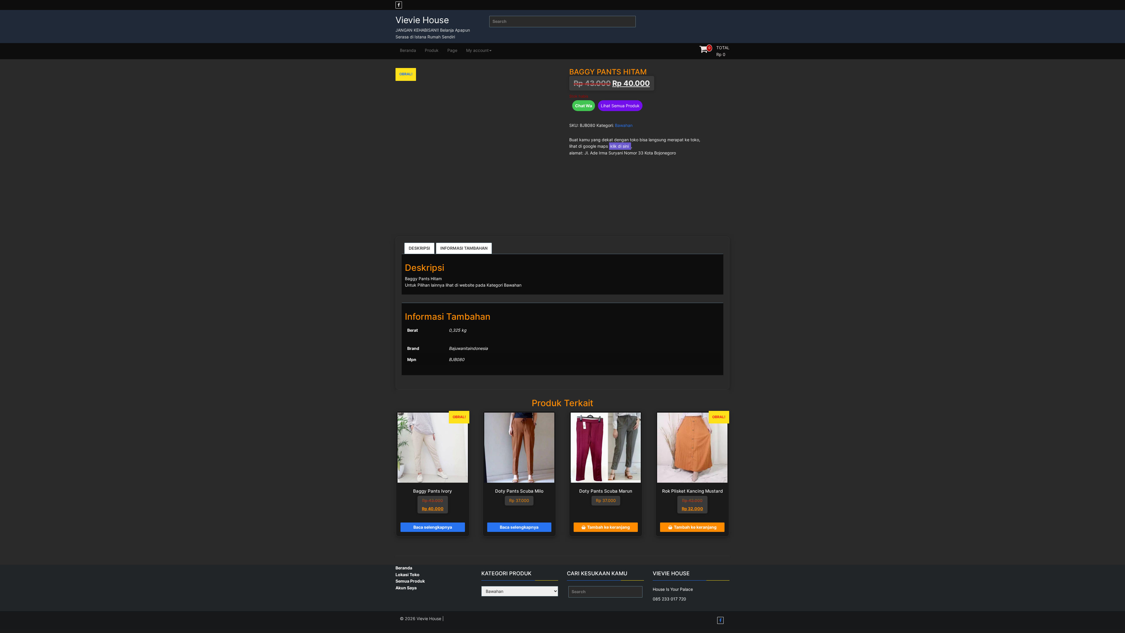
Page (452, 50)
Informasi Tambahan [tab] (464, 248)
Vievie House (422, 20)
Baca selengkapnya (432, 527)
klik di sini (620, 146)
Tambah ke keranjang (608, 527)
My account (477, 50)
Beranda (408, 50)
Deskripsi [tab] (419, 248)
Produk (432, 50)
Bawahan (624, 125)
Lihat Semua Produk (620, 105)
